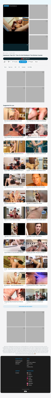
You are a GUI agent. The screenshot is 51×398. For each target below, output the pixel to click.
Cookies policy (30, 366)
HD (19, 67)
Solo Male (30, 67)
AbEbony (30, 381)
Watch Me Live (26, 58)
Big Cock (10, 67)
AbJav (30, 372)
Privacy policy (30, 363)
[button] (15, 24)
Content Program (18, 360)
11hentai (30, 385)
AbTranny (30, 376)
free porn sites (31, 353)
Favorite (16, 61)
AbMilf (30, 378)
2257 (28, 365)
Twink (5, 67)
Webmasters (18, 362)
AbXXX (30, 374)
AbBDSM (30, 379)
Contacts (17, 372)
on (10, 5)
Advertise (17, 363)
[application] (16, 24)
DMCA (28, 360)
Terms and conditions (31, 362)
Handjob (23, 67)
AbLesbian (31, 383)
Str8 (15, 67)
